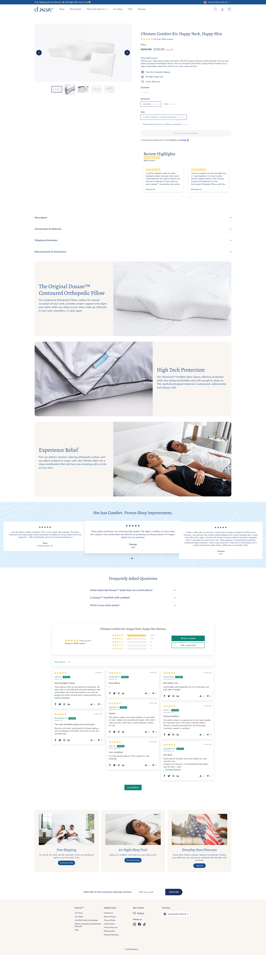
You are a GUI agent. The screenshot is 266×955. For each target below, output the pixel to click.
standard (147, 104)
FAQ (130, 9)
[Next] (127, 52)
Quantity (145, 87)
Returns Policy (110, 916)
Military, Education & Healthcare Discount (88, 925)
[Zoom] (83, 53)
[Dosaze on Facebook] (139, 924)
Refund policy (109, 931)
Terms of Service (110, 927)
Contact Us (108, 913)
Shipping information (46, 240)
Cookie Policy (109, 924)
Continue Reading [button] (62, 697)
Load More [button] (132, 787)
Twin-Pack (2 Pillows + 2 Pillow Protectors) (162, 124)
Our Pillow (79, 916)
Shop (62, 9)
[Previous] (39, 52)
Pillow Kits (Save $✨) (97, 9)
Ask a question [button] (188, 645)
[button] (147, 39)
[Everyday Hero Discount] (199, 829)
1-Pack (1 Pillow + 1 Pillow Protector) (160, 117)
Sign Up (199, 865)
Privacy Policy (109, 920)
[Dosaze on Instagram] (134, 924)
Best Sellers (75, 9)
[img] (187, 157)
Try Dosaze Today (66, 863)
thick (166, 104)
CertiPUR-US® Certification (86, 920)
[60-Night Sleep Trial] (133, 829)
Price (143, 44)
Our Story (117, 9)
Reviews (142, 9)
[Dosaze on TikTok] (144, 924)
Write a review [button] (188, 638)
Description (41, 217)
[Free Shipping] (66, 829)
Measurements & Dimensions (50, 251)
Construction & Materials (48, 229)
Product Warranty (111, 935)
